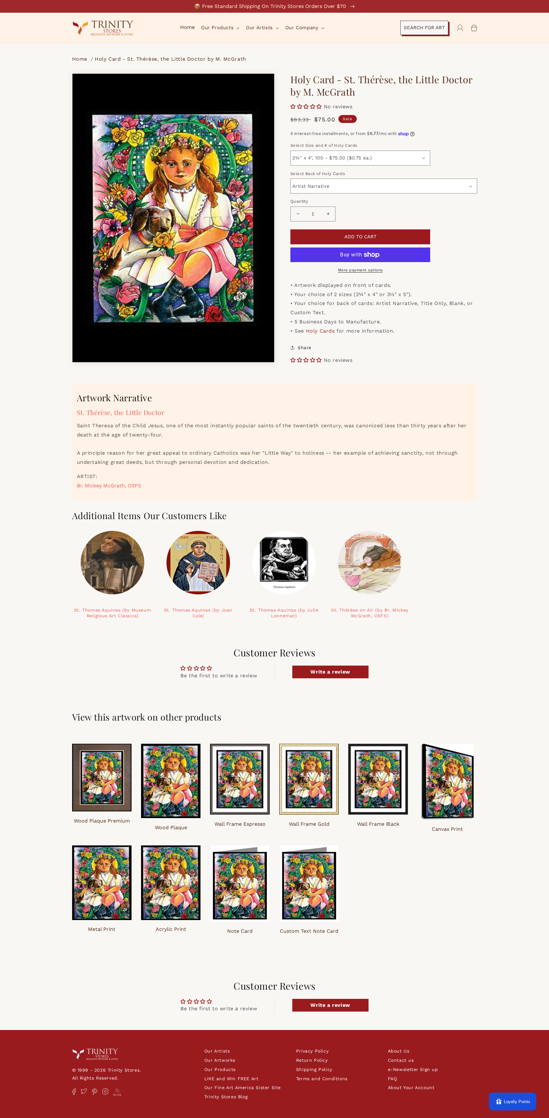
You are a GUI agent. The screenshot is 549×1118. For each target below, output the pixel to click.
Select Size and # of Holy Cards (323, 145)
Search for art (424, 27)
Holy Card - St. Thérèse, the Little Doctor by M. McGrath (170, 59)
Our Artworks (219, 1060)
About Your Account (411, 1087)
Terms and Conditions (322, 1078)
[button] (219, 28)
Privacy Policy (312, 1051)
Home (80, 59)
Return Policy (312, 1060)
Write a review (330, 672)
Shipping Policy (314, 1069)
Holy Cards (320, 331)
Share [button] (304, 347)
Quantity (299, 201)
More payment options (360, 270)
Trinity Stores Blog (225, 1096)
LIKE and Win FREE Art (231, 1078)
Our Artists (217, 1051)
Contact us (401, 1060)
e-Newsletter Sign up (413, 1069)
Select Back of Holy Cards (317, 173)
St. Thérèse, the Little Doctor (121, 412)
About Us (399, 1051)
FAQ (392, 1078)
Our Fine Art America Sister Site (242, 1087)
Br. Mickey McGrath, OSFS (109, 486)
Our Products (220, 1069)
